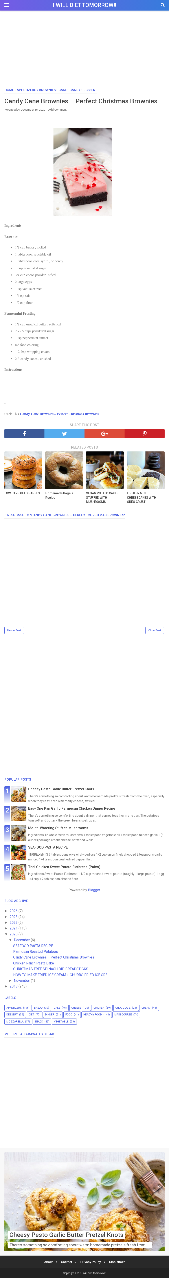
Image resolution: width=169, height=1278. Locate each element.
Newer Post (14, 630)
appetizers (14, 1007)
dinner (49, 1014)
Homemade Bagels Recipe (59, 495)
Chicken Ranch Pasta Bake (33, 963)
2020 (14, 934)
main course (123, 1014)
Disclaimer (117, 1262)
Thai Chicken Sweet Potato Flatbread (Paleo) (64, 867)
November (22, 981)
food (68, 1014)
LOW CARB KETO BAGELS (22, 493)
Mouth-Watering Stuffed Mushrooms (58, 828)
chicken (99, 1007)
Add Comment (57, 109)
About (48, 1262)
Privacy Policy (90, 1262)
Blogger (94, 890)
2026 (14, 911)
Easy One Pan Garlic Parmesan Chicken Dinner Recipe (71, 808)
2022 (14, 922)
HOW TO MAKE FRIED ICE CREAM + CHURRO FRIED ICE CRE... (61, 975)
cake (57, 1007)
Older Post (154, 630)
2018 (14, 986)
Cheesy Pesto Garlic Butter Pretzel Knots (61, 789)
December (22, 940)
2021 (14, 928)
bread (38, 1007)
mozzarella (15, 1021)
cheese (76, 1007)
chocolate (122, 1007)
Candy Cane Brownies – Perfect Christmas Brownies (59, 413)
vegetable (61, 1021)
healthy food (92, 1014)
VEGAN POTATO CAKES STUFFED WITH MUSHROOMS (102, 497)
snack (39, 1021)
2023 (14, 917)
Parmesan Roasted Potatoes (35, 951)
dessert (12, 1014)
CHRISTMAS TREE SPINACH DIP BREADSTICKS (50, 969)
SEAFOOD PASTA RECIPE (48, 847)
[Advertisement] (84, 50)
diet (31, 1014)
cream (146, 1007)
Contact (66, 1262)
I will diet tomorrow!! (84, 5)
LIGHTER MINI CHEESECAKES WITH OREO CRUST (141, 497)
